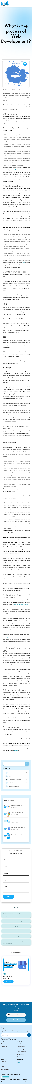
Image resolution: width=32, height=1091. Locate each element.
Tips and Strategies (18, 786)
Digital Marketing (18, 783)
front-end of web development (21, 604)
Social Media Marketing (18, 779)
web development (15, 170)
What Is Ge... (6, 978)
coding (6, 637)
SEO (24, 262)
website (16, 750)
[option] (16, 970)
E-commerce (18, 773)
